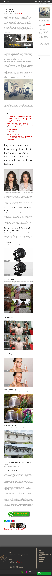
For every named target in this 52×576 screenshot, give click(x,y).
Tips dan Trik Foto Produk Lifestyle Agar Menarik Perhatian (43, 32)
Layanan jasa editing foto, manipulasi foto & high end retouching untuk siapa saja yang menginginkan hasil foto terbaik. (20, 119)
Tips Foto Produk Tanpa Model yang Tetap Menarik (43, 37)
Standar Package (13, 128)
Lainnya (17, 521)
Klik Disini (47, 24)
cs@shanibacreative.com (15, 563)
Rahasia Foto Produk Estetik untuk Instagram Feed (44, 40)
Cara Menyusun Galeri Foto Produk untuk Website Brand (44, 44)
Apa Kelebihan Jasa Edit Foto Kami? (17, 123)
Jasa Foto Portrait (41, 553)
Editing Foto (19, 13)
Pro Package (12, 131)
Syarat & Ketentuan (41, 557)
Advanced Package (14, 133)
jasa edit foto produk (8, 193)
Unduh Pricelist (41, 561)
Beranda (40, 550)
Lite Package (12, 126)
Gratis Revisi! (10, 139)
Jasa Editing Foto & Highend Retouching (44, 554)
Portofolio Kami (41, 559)
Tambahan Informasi (25, 13)
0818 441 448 (20, 562)
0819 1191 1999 (19, 561)
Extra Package (12, 130)
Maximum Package (14, 134)
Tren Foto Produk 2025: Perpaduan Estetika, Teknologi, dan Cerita (43, 48)
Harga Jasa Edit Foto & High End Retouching (19, 125)
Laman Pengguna (41, 558)
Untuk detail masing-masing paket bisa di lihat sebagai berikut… (21, 137)
